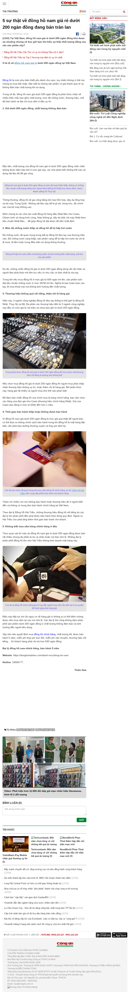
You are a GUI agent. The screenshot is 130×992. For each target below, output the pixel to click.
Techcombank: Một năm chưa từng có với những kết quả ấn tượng (44, 852)
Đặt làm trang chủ (17, 935)
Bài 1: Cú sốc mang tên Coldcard (106, 136)
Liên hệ (35, 935)
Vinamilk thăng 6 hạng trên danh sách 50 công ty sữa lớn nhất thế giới (39, 924)
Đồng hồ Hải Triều (25, 729)
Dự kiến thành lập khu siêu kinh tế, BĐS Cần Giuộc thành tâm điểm (37, 878)
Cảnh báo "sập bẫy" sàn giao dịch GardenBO (26, 897)
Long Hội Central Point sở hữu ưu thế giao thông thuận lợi (32, 883)
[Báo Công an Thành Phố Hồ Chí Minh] (69, 3)
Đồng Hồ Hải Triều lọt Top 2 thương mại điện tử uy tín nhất (33, 57)
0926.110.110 (57, 935)
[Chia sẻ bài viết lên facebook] (77, 34)
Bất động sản (98, 18)
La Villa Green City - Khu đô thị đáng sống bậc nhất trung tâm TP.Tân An (39, 908)
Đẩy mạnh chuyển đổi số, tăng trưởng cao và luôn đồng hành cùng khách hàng (43, 869)
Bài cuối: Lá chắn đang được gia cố (107, 141)
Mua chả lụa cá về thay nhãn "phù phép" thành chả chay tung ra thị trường (41, 888)
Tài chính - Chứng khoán (105, 86)
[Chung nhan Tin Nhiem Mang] (22, 987)
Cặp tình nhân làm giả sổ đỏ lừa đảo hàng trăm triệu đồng (32, 913)
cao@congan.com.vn (23, 984)
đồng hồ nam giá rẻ (25, 63)
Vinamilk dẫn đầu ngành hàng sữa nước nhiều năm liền (31, 902)
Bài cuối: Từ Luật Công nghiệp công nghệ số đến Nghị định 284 (108, 117)
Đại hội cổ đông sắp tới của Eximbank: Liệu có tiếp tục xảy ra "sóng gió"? (40, 918)
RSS (84, 11)
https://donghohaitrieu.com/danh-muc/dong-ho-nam (41, 655)
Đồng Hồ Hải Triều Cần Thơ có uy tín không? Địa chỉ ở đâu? (34, 52)
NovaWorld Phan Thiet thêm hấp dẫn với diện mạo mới (72, 852)
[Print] (84, 34)
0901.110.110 (72, 935)
